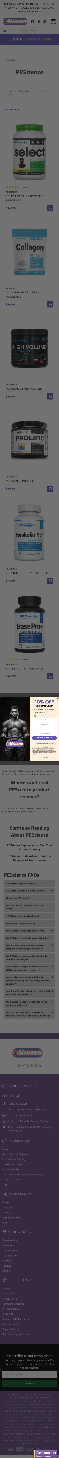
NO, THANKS (44, 757)
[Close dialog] (57, 698)
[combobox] (36, 733)
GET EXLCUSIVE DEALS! (44, 738)
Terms (37, 753)
